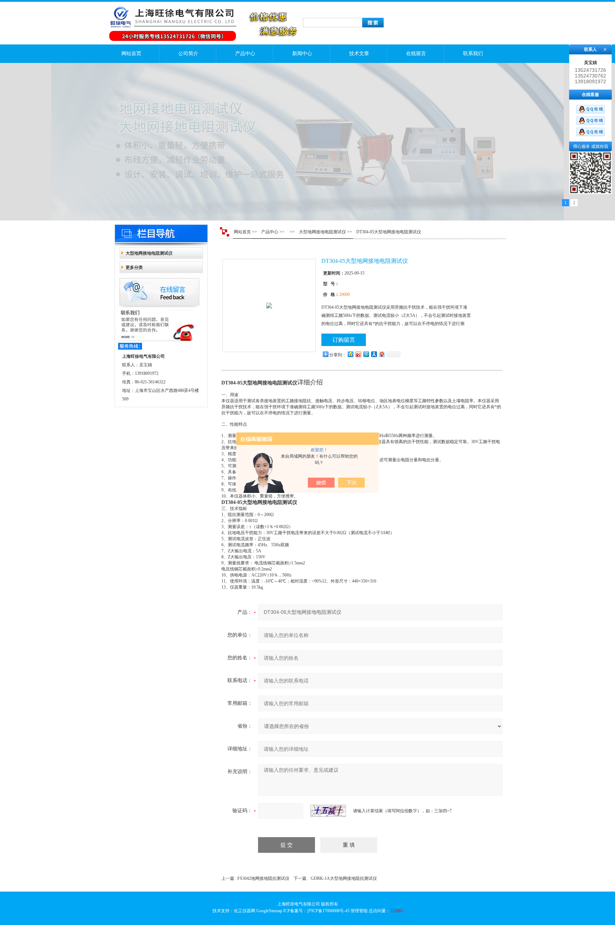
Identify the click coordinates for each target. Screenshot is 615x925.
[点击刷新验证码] (328, 811)
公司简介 (188, 53)
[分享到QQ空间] (350, 354)
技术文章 (359, 53)
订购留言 (343, 340)
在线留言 (416, 53)
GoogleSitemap (269, 910)
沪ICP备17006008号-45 (328, 910)
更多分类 (134, 267)
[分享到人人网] (374, 354)
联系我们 (473, 53)
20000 (344, 294)
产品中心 (245, 53)
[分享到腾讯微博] (366, 354)
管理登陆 (359, 910)
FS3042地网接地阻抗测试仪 (263, 878)
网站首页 (131, 53)
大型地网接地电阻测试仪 (149, 253)
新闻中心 (302, 53)
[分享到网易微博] (381, 354)
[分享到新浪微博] (358, 354)
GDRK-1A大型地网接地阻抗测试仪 (344, 878)
